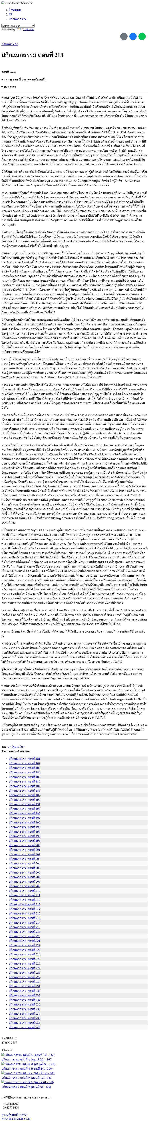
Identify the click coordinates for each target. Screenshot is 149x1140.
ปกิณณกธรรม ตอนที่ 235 (24, 1004)
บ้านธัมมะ (15, 9)
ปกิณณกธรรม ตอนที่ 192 (24, 808)
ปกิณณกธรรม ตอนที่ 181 (24, 758)
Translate (28, 29)
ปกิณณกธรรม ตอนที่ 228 (24, 972)
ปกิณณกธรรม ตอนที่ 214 (24, 908)
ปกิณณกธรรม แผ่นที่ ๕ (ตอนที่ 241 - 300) (27, 1068)
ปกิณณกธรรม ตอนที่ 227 (24, 968)
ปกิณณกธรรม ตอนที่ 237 (24, 1013)
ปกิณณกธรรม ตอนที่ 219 (24, 931)
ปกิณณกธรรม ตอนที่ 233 (24, 995)
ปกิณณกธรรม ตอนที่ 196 (24, 827)
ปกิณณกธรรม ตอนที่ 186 (24, 781)
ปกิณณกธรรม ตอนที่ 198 (24, 836)
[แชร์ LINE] (142, 36)
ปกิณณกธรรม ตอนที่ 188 (24, 790)
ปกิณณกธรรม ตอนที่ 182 (24, 763)
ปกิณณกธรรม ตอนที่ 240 (24, 1027)
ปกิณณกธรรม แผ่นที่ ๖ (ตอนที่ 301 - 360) (26, 1059)
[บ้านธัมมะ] (17, 3)
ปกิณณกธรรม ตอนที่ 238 (24, 1018)
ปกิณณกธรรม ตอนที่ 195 (24, 822)
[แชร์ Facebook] (133, 36)
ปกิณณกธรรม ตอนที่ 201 (24, 849)
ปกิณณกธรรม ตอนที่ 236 (24, 1009)
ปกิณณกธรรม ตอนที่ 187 (24, 786)
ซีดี (11, 14)
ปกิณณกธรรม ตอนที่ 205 (24, 868)
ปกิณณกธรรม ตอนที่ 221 (24, 940)
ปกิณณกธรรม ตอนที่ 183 (24, 767)
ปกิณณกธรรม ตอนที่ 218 (24, 927)
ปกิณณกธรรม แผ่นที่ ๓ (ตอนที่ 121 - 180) (26, 1077)
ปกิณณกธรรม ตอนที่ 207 (24, 877)
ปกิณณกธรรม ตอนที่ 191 (24, 804)
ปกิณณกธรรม (18, 19)
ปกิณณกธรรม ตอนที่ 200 (24, 845)
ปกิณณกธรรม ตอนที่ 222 (24, 945)
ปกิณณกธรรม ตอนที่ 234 (24, 999)
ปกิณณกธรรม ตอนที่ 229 (24, 977)
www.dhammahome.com (15, 1118)
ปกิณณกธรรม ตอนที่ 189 (24, 795)
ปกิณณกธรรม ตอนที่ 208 (24, 881)
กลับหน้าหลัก (9, 44)
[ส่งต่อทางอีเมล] (124, 36)
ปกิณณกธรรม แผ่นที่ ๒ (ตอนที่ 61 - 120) (26, 1086)
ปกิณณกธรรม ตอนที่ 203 (24, 858)
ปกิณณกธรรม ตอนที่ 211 (24, 895)
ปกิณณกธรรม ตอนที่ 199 (24, 840)
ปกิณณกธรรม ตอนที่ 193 (24, 813)
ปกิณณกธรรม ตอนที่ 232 (24, 990)
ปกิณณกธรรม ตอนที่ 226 (24, 963)
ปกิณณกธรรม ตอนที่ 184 (24, 772)
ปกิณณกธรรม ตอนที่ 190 (24, 799)
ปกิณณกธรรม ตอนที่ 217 (24, 922)
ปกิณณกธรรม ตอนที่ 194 (24, 817)
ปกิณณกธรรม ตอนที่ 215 (24, 913)
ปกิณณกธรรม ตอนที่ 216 (24, 918)
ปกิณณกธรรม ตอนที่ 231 (24, 986)
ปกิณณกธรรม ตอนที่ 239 (24, 1022)
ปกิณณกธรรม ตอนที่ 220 (24, 936)
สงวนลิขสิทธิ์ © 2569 (14, 1114)
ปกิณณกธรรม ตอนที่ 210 (24, 890)
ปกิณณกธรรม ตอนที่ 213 (24, 904)
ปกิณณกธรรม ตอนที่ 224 (24, 954)
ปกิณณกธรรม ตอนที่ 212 (24, 899)
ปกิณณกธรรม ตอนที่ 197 (24, 831)
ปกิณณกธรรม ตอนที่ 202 (24, 854)
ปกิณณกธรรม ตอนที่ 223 (24, 949)
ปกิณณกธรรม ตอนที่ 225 (24, 959)
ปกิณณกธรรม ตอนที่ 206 (24, 872)
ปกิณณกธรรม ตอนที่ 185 (24, 777)
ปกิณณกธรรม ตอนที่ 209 (24, 886)
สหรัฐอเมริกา (16, 746)
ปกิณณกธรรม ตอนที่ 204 (24, 863)
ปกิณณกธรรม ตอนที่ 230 (24, 981)
